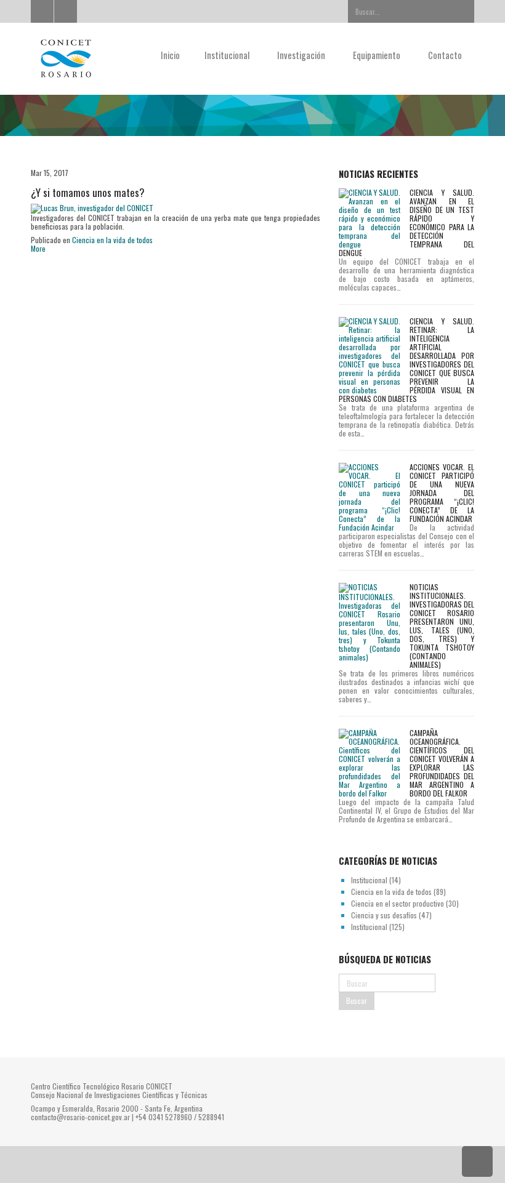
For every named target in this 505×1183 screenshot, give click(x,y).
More (38, 248)
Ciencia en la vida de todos (112, 240)
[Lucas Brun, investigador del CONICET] (92, 207)
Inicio (170, 55)
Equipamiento (377, 55)
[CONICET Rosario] (79, 58)
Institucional (227, 55)
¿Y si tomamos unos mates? (88, 192)
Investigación (302, 55)
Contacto (445, 55)
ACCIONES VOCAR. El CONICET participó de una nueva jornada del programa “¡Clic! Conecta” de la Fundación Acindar (442, 493)
